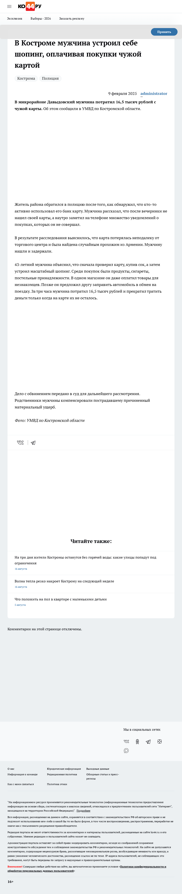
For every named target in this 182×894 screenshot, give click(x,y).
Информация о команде (23, 774)
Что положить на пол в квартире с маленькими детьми (61, 601)
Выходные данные (97, 768)
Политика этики (57, 784)
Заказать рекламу (71, 18)
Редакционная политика (62, 774)
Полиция (50, 78)
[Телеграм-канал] (148, 741)
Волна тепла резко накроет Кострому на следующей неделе (64, 583)
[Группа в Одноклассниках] (137, 741)
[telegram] (34, 442)
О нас (11, 768)
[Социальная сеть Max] (126, 750)
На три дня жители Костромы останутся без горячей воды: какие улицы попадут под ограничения (85, 562)
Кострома (26, 78)
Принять (164, 32)
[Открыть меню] (9, 6)
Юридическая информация (64, 768)
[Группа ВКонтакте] (126, 741)
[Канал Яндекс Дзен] (159, 741)
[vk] (21, 442)
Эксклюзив (14, 18)
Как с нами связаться (21, 784)
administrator (153, 93)
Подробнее (83, 810)
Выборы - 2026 (41, 18)
